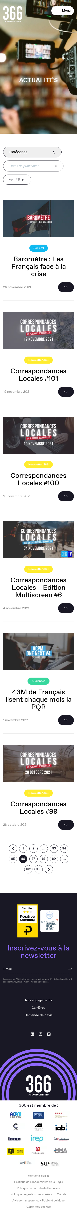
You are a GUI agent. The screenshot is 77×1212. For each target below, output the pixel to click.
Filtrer (20, 179)
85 (13, 859)
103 (38, 869)
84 (64, 848)
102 (28, 869)
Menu (66, 10)
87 (33, 859)
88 (44, 859)
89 (54, 859)
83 (54, 848)
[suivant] (49, 869)
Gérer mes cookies (38, 1207)
